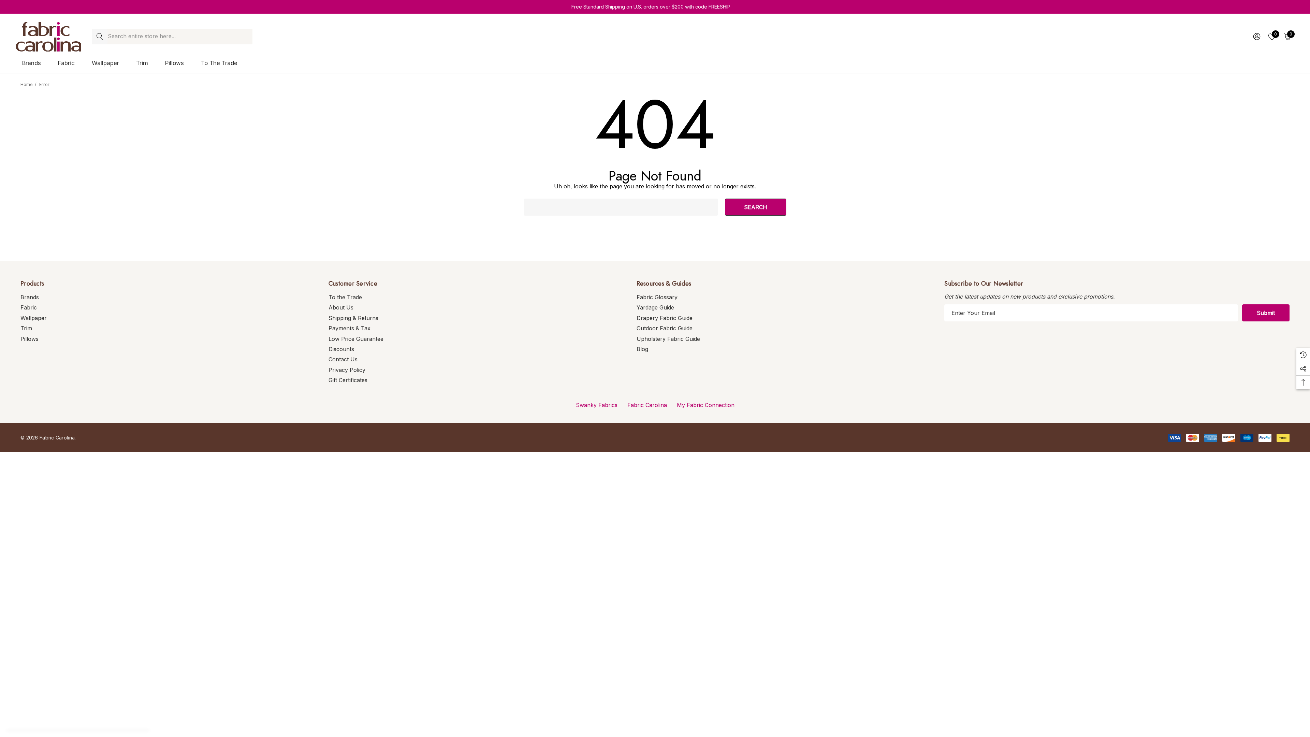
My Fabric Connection (705, 405)
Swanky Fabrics (596, 405)
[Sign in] (1256, 36)
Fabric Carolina (647, 405)
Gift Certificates (348, 380)
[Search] (99, 36)
